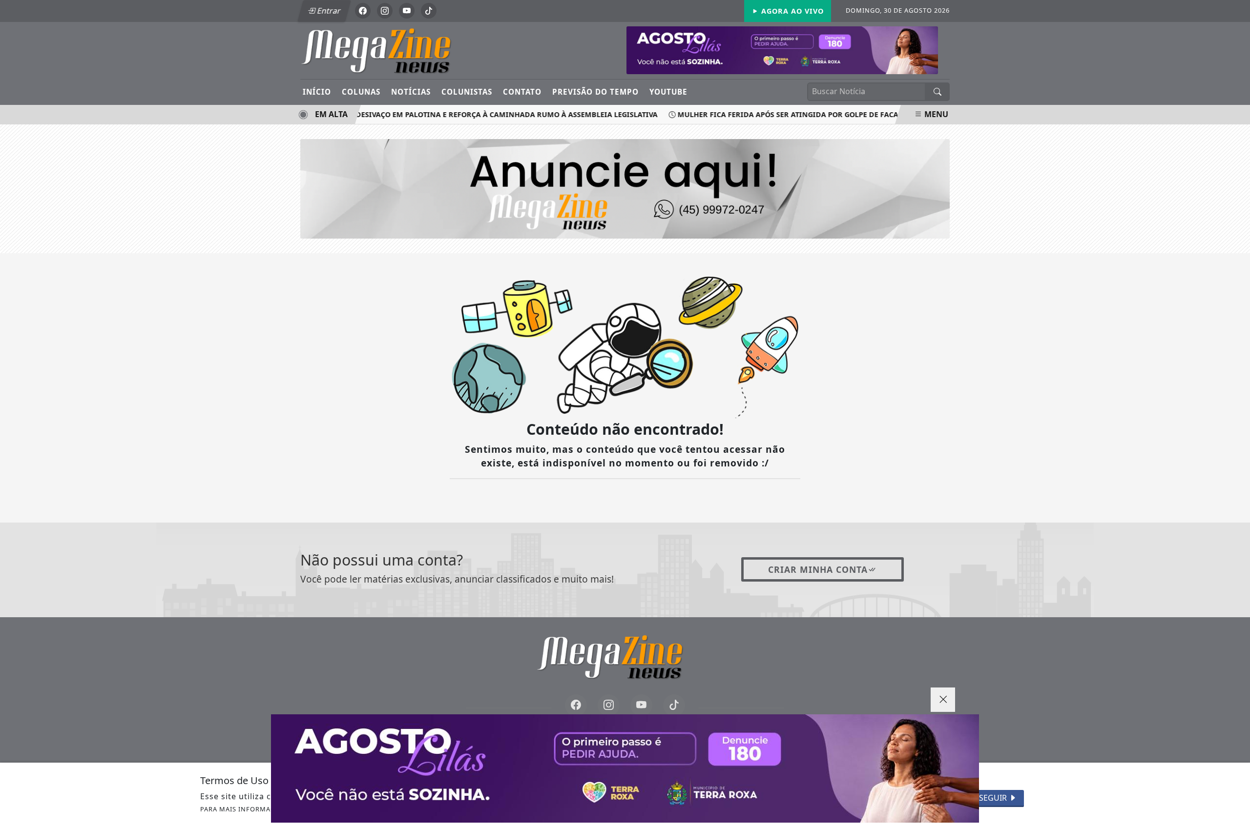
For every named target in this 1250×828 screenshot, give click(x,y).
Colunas (361, 92)
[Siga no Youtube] (407, 11)
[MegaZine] (391, 49)
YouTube (668, 92)
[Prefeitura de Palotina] (782, 49)
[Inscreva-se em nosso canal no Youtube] (641, 705)
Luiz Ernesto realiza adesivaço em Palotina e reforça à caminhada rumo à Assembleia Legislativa (450, 114)
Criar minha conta (818, 569)
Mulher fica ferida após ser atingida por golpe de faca (775, 114)
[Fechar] (943, 699)
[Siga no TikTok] (429, 11)
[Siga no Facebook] (363, 11)
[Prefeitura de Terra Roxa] (625, 768)
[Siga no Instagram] (385, 11)
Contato (522, 92)
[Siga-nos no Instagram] (609, 705)
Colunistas (466, 92)
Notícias (411, 92)
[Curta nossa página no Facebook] (576, 705)
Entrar (328, 10)
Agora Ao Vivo (791, 11)
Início (317, 92)
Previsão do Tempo (595, 92)
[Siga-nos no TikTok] (674, 705)
